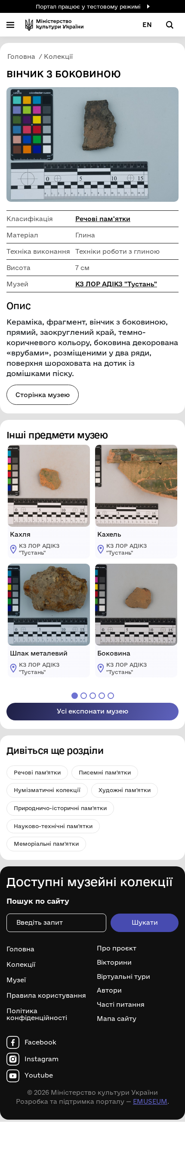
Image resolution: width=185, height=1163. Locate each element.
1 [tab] (74, 695)
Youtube (39, 1075)
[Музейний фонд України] (54, 24)
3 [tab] (92, 695)
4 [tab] (102, 695)
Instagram (42, 1059)
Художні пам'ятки (125, 790)
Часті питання (121, 1004)
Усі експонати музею (92, 711)
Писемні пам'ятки (105, 772)
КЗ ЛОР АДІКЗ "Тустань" (116, 284)
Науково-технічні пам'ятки (53, 826)
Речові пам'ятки (102, 218)
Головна (20, 949)
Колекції (20, 964)
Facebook (40, 1042)
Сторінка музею (42, 394)
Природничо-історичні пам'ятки (60, 808)
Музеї (16, 980)
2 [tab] (83, 695)
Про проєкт (116, 948)
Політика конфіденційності (36, 1014)
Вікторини (114, 962)
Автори (109, 990)
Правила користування (46, 995)
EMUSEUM (150, 1101)
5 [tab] (111, 695)
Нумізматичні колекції (47, 790)
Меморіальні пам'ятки (46, 844)
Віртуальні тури (123, 976)
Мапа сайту (116, 1018)
